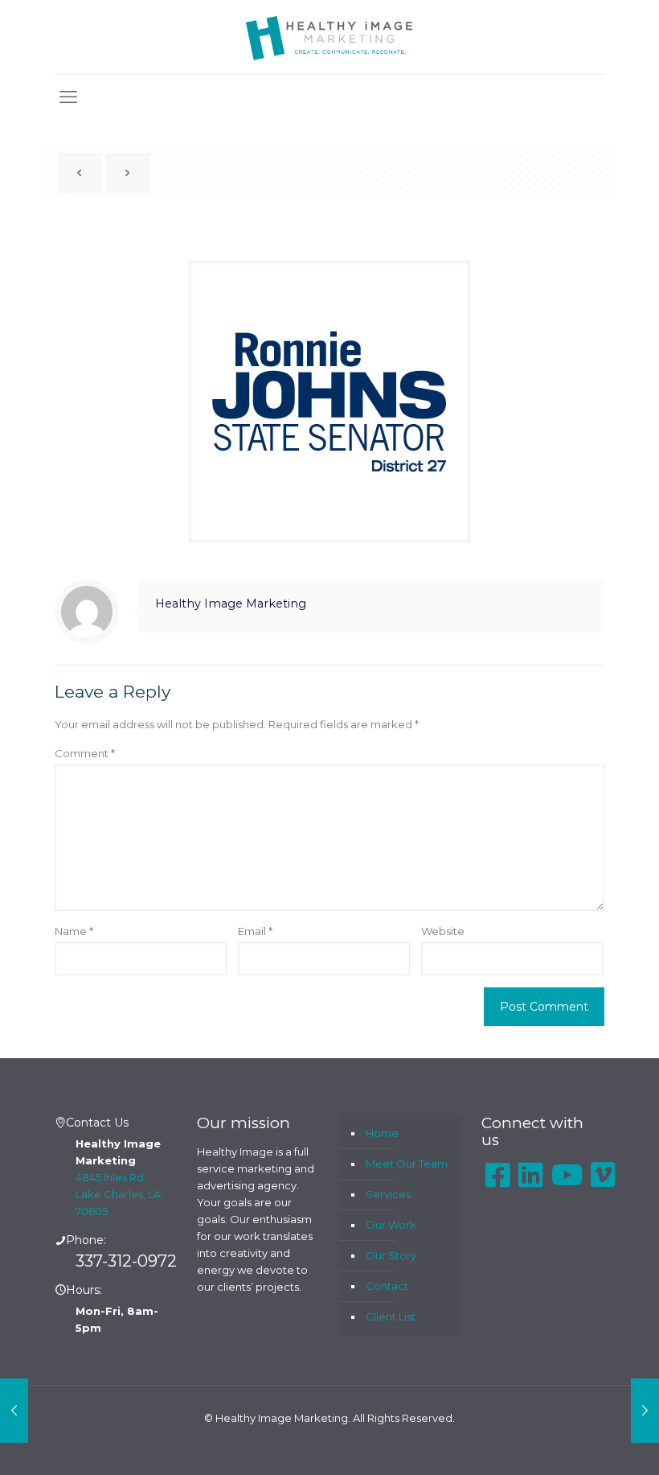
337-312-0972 (126, 1261)
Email (255, 931)
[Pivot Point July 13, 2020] (645, 1410)
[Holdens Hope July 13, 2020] (14, 1410)
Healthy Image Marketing (230, 603)
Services (388, 1194)
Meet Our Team (407, 1163)
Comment (85, 753)
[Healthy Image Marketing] (329, 37)
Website (443, 931)
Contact (387, 1285)
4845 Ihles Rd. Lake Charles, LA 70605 (118, 1194)
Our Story (391, 1255)
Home (382, 1133)
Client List (390, 1316)
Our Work (391, 1224)
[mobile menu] (68, 97)
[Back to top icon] (582, 1442)
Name (74, 931)
